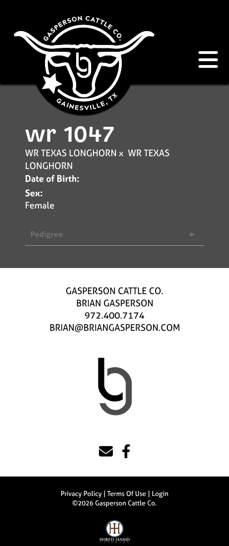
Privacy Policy (81, 493)
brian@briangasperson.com (114, 327)
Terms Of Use (126, 493)
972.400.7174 (114, 315)
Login (160, 493)
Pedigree (47, 234)
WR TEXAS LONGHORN (71, 153)
